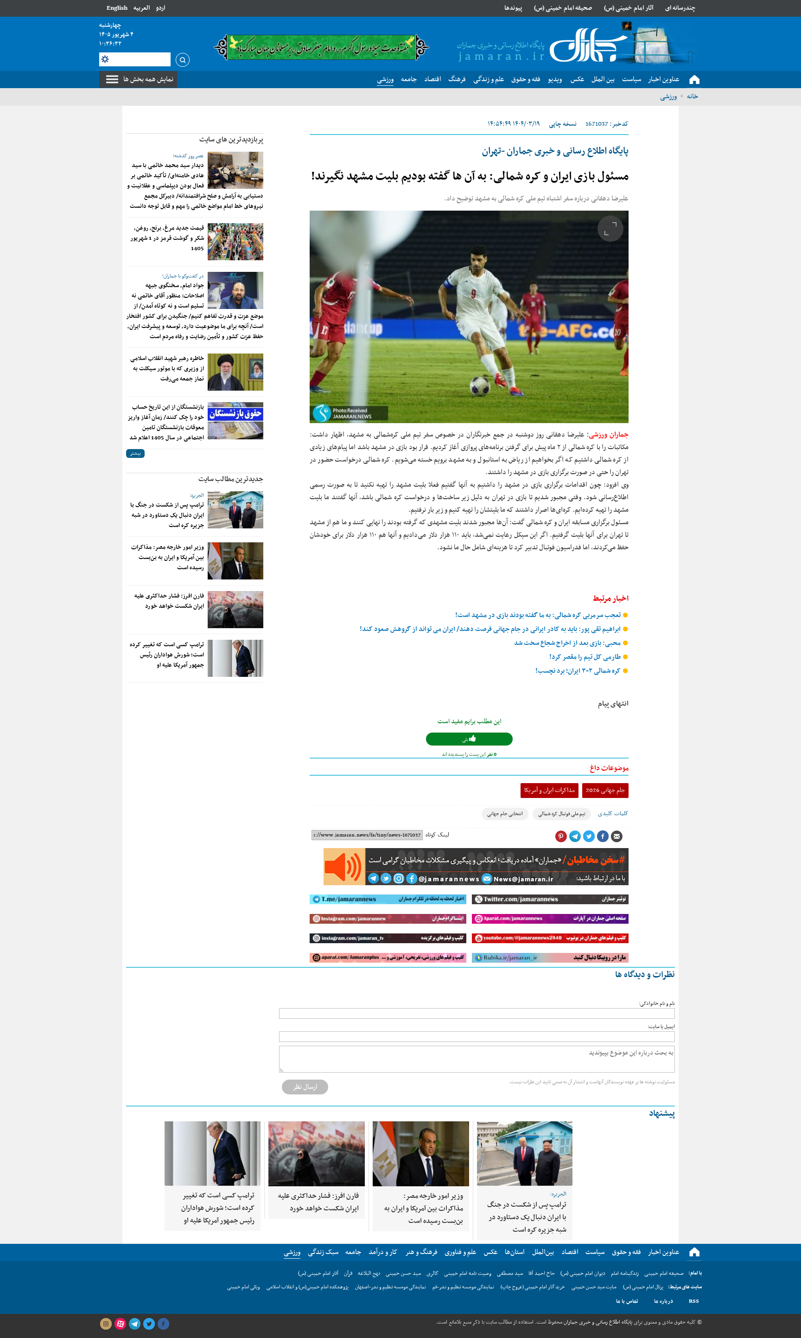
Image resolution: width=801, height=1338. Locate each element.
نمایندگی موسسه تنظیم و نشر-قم (463, 1287)
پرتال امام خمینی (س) (643, 1287)
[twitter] (148, 1324)
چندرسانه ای (680, 8)
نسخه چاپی (563, 124)
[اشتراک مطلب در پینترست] (560, 836)
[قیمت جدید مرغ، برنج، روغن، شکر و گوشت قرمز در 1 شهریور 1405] (235, 241)
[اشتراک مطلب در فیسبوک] (602, 836)
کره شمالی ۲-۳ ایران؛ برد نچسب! (578, 671)
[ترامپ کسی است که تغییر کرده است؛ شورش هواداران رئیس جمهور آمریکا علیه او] (235, 658)
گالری (432, 1273)
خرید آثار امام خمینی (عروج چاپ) (533, 1287)
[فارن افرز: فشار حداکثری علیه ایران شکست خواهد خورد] (235, 609)
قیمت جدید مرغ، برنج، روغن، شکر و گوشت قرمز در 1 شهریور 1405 (167, 238)
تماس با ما (627, 1301)
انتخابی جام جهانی (505, 814)
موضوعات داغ (609, 768)
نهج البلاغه (369, 1273)
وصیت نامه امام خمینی (467, 1273)
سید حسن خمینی (403, 1273)
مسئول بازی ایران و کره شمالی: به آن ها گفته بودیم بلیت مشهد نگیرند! (470, 177)
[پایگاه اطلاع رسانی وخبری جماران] (540, 46)
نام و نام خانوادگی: (657, 1003)
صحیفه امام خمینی (664, 1273)
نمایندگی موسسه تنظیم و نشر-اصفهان (390, 1287)
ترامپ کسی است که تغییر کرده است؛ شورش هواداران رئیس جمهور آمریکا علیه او (167, 655)
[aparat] (120, 1324)
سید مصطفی (510, 1273)
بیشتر (135, 453)
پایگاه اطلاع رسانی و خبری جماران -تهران (555, 151)
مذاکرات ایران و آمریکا (549, 790)
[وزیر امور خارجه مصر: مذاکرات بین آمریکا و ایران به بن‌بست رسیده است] (235, 560)
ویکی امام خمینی (243, 1287)
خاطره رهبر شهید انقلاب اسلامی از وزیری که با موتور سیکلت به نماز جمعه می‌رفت (167, 369)
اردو (160, 8)
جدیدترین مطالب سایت (230, 479)
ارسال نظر (305, 1087)
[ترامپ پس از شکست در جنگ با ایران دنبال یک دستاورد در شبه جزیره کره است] (235, 509)
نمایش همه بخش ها (148, 79)
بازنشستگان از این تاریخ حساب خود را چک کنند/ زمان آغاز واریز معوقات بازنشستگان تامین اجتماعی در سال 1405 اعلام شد (165, 422)
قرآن (348, 1273)
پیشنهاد (662, 1113)
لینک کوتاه (437, 835)
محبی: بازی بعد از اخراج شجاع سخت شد (568, 643)
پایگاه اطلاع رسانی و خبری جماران (597, 1322)
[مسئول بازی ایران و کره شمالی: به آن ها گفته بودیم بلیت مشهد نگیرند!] (469, 317)
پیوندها (513, 8)
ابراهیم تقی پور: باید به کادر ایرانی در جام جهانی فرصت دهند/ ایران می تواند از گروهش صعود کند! (491, 629)
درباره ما (663, 1301)
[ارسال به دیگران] (616, 836)
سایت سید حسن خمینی (594, 1287)
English (117, 8)
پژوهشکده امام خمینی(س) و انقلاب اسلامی (308, 1287)
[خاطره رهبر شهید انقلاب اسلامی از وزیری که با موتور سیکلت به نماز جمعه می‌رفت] (235, 372)
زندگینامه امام (625, 1273)
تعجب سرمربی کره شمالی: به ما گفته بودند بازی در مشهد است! (538, 615)
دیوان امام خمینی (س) (582, 1273)
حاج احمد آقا (541, 1273)
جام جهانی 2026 (605, 790)
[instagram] (105, 1324)
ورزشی (668, 96)
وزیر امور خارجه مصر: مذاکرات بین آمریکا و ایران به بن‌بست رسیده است (167, 557)
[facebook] (163, 1324)
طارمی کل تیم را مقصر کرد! (585, 657)
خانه (692, 96)
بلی (465, 740)
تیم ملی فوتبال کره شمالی (561, 814)
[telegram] (134, 1324)
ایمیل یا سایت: (661, 1027)
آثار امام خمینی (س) (629, 8)
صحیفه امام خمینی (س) (563, 8)
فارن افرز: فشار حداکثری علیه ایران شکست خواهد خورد (169, 601)
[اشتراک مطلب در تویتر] (588, 836)
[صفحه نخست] (694, 79)
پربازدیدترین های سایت (231, 140)
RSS (694, 1301)
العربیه (142, 8)
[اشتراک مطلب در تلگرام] (574, 836)
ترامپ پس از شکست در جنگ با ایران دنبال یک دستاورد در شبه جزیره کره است (167, 515)
